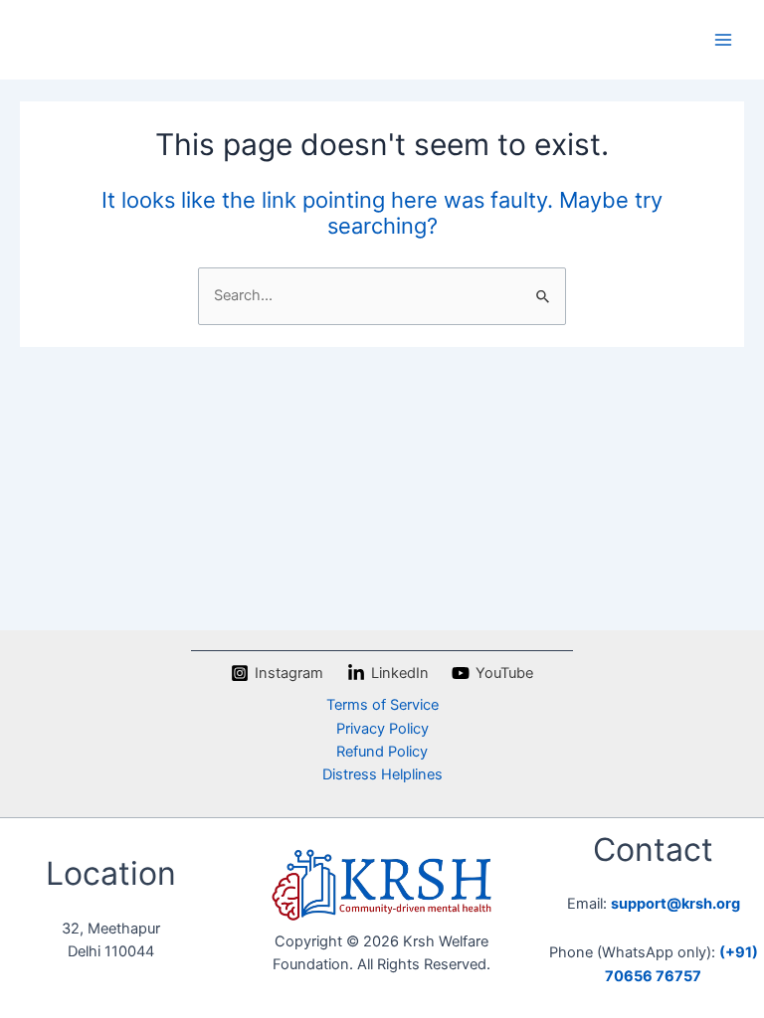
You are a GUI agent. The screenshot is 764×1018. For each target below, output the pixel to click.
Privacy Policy (382, 729)
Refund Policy (382, 752)
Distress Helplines (382, 774)
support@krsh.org (675, 904)
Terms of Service (382, 705)
